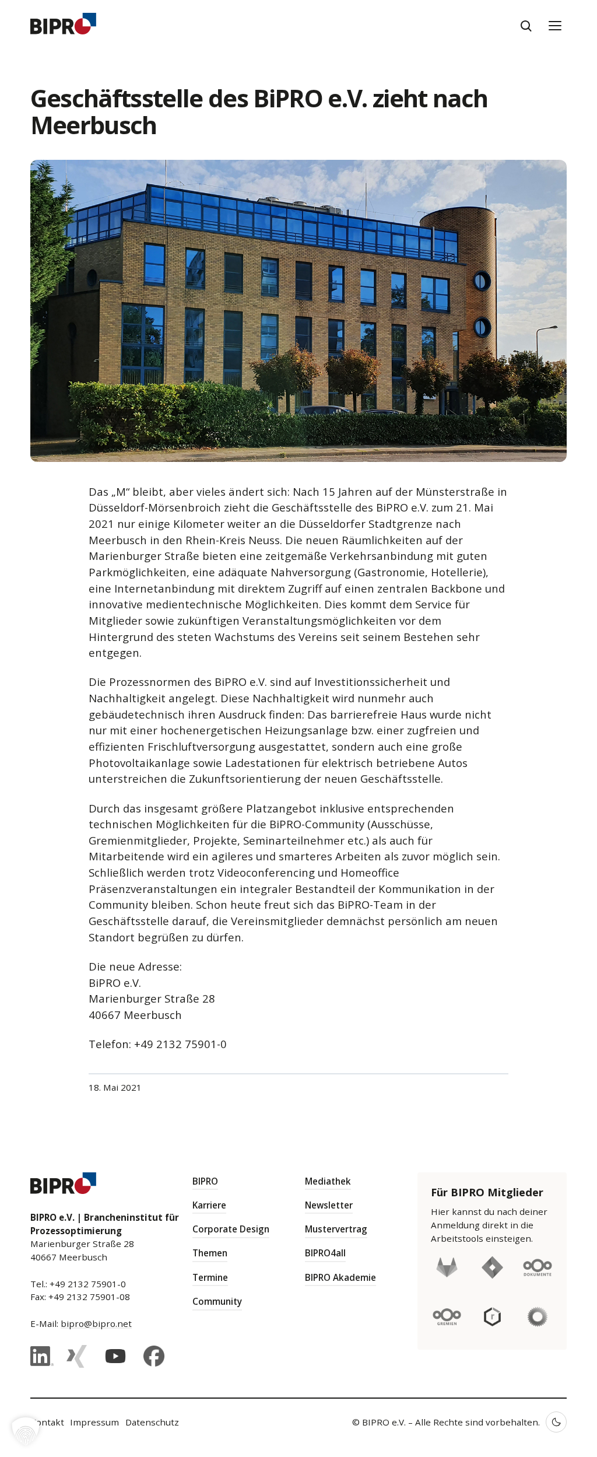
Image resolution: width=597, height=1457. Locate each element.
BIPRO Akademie (340, 1277)
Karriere (209, 1205)
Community (217, 1301)
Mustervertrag (336, 1229)
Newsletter (329, 1205)
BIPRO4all (325, 1253)
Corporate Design (230, 1229)
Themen (209, 1253)
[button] (25, 1431)
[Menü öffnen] (555, 25)
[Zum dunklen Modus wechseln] (556, 1422)
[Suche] (526, 25)
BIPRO (205, 1181)
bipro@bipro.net (96, 1323)
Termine (210, 1277)
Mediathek (328, 1181)
